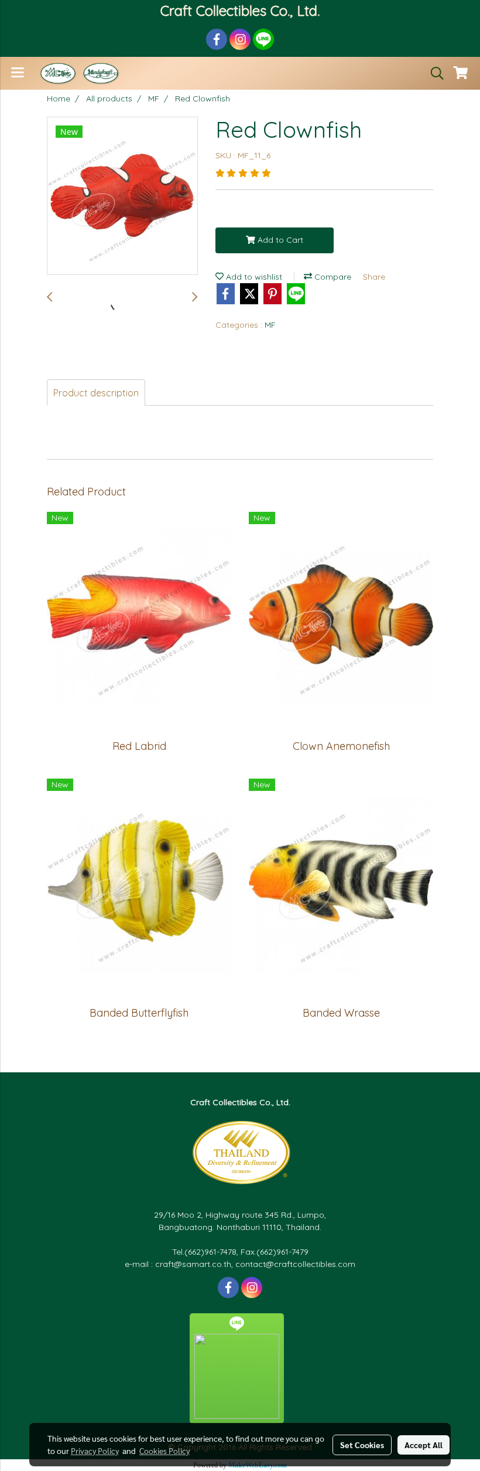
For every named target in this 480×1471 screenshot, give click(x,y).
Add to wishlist (253, 276)
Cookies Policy (164, 1450)
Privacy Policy (95, 1450)
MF (270, 325)
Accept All (423, 1444)
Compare (331, 276)
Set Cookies (362, 1444)
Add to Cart (279, 240)
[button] (433, 73)
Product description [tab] (96, 393)
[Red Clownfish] (122, 196)
